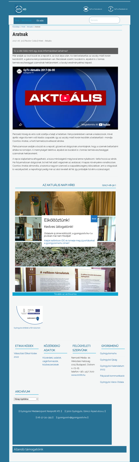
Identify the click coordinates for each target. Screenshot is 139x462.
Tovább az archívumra (65, 294)
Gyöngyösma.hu (108, 353)
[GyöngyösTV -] (21, 9)
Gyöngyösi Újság (108, 359)
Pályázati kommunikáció (112, 376)
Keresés (116, 20)
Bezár (94, 219)
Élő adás (40, 20)
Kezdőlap (16, 27)
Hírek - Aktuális (27, 27)
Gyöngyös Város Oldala (112, 382)
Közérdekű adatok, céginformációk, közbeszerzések (51, 361)
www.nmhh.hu (78, 375)
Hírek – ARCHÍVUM (23, 20)
